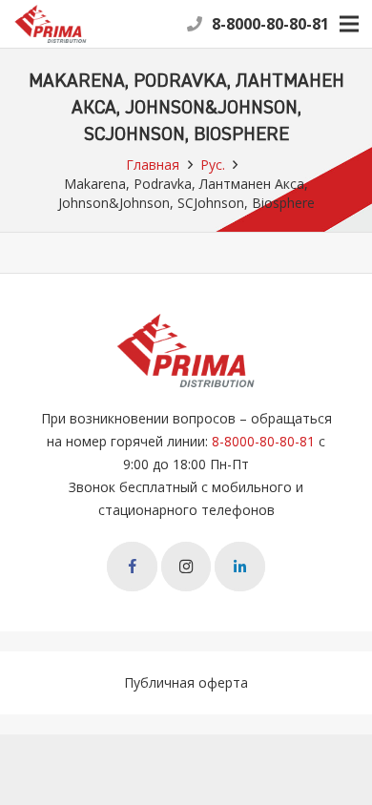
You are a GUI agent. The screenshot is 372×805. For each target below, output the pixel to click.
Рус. (212, 164)
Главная (152, 164)
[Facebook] (132, 567)
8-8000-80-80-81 (270, 23)
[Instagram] (186, 567)
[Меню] (349, 24)
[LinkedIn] (240, 567)
